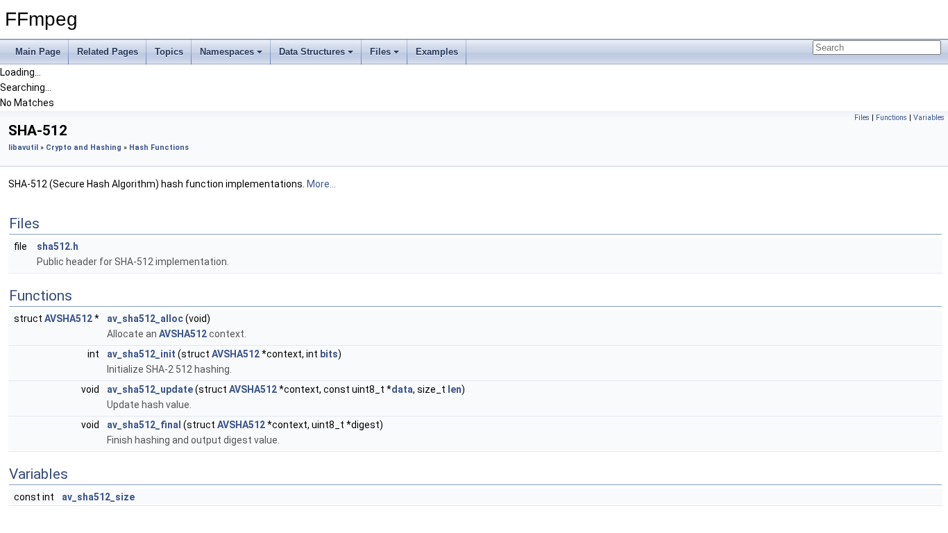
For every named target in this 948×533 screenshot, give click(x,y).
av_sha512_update (150, 389)
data (402, 389)
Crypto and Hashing (83, 147)
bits (329, 353)
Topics (169, 51)
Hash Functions (159, 147)
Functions (891, 117)
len (455, 389)
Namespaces (227, 51)
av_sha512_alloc (145, 318)
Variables (929, 117)
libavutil (23, 147)
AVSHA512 (68, 318)
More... (321, 183)
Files (380, 51)
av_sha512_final (144, 424)
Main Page (37, 51)
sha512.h (57, 246)
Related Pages (107, 51)
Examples (437, 51)
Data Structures (312, 51)
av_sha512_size (98, 496)
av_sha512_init (141, 353)
